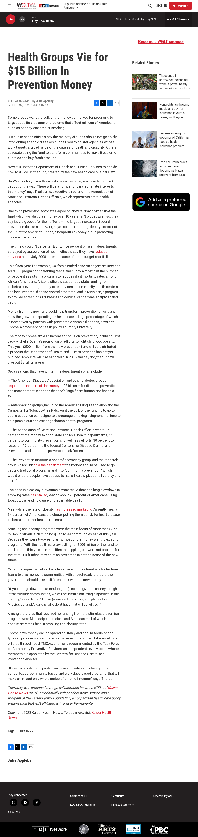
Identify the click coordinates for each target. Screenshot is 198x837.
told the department (49, 465)
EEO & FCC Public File (83, 804)
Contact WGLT (78, 796)
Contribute (117, 796)
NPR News (26, 731)
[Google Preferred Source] (161, 202)
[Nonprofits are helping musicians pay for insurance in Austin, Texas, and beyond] (144, 110)
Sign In (161, 5)
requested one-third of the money (34, 386)
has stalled (39, 495)
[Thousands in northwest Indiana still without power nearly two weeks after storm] (144, 82)
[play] (11, 19)
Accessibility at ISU (164, 796)
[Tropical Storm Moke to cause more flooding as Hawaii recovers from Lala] (144, 168)
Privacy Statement (122, 804)
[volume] (22, 19)
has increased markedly (73, 509)
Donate (182, 6)
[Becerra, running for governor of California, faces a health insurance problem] (144, 139)
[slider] (28, 19)
